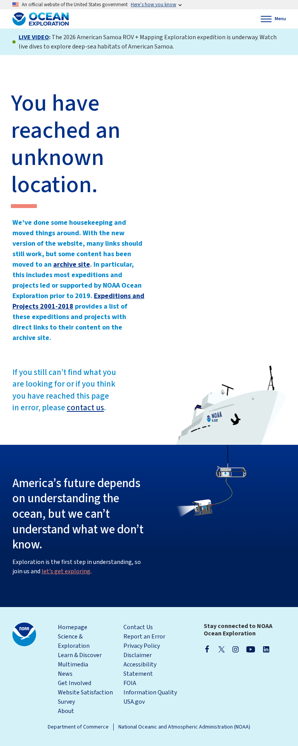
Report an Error (144, 636)
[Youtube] (250, 648)
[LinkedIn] (266, 648)
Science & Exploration (74, 641)
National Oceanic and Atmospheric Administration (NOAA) (184, 726)
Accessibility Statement (139, 669)
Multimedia (73, 664)
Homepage (72, 627)
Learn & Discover (80, 655)
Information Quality (150, 692)
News (65, 674)
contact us (85, 407)
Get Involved (74, 683)
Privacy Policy (141, 646)
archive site (71, 264)
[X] (221, 648)
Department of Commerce (78, 726)
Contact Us (138, 627)
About (66, 711)
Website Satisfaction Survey (85, 697)
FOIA (129, 683)
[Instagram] (235, 648)
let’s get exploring (66, 571)
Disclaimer (137, 655)
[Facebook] (207, 648)
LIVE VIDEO (34, 37)
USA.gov (134, 701)
